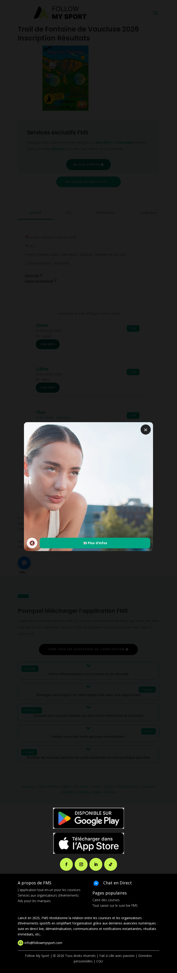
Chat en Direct (117, 883)
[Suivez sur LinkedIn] (95, 864)
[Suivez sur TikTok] (110, 864)
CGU (99, 961)
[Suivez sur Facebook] (66, 864)
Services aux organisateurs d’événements (48, 895)
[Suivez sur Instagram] (81, 864)
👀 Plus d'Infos (95, 543)
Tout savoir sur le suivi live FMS (115, 905)
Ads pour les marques (34, 901)
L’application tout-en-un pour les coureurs (49, 890)
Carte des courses (106, 900)
